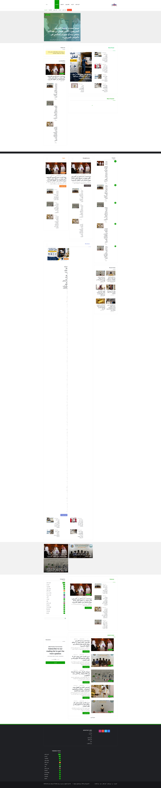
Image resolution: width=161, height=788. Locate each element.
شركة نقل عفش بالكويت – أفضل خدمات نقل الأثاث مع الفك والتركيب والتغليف (104, 58)
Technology (48, 607)
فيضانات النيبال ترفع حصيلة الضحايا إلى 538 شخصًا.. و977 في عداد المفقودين (104, 601)
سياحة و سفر (90, 47)
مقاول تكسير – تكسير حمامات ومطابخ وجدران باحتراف (104, 79)
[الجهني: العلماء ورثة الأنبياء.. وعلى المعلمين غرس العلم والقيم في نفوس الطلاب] (100, 287)
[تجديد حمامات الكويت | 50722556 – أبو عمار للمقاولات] (74, 85)
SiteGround (46, 783)
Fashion (47, 605)
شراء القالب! (89, 743)
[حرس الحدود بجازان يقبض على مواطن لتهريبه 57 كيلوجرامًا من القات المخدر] (100, 248)
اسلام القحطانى (58, 175)
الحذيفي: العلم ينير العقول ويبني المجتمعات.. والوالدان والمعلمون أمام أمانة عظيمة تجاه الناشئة (55, 134)
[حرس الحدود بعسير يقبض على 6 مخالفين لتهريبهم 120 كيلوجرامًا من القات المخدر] (50, 85)
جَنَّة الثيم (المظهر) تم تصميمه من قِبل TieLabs (62, 783)
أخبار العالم (80, 47)
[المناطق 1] (114, 4)
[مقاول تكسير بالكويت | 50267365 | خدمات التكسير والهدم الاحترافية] (98, 85)
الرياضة (72, 4)
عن (91, 735)
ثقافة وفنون (67, 4)
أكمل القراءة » (62, 186)
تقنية (86, 47)
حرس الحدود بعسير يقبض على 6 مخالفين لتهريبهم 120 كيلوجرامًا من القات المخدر (55, 90)
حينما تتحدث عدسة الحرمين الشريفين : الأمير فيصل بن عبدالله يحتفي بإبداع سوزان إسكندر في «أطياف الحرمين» (56, 78)
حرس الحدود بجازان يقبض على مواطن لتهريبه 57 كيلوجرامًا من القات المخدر (81, 704)
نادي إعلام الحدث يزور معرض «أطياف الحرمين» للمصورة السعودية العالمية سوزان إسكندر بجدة (110, 307)
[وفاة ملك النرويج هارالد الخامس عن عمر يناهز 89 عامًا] (110, 287)
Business (47, 609)
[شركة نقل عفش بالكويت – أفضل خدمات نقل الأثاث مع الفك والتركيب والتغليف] (98, 54)
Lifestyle (47, 611)
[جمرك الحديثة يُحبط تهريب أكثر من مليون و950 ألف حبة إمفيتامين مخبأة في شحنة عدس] (110, 273)
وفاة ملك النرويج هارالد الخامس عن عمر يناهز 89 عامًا (111, 292)
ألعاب (83, 47)
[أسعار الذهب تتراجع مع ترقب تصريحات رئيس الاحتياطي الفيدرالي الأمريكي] (100, 301)
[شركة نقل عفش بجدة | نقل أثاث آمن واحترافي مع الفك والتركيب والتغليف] (81, 67)
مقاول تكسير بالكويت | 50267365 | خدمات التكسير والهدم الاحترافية (104, 88)
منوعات (104, 47)
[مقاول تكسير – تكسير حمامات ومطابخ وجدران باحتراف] (98, 76)
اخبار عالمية (77, 4)
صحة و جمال (95, 47)
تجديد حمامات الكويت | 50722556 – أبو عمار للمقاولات (81, 88)
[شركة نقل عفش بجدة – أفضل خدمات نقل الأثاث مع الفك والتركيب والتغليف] (98, 66)
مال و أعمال (100, 47)
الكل (76, 47)
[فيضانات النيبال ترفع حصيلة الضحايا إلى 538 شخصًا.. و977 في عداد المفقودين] (50, 103)
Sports (47, 613)
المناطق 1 (62, 4)
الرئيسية (56, 4)
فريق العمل (89, 737)
